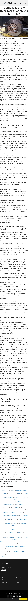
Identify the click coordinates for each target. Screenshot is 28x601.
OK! (23, 599)
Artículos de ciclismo (21, 579)
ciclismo (18, 582)
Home (3, 577)
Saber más (3, 569)
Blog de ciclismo (20, 577)
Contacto (4, 579)
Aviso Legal (4, 582)
